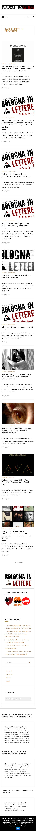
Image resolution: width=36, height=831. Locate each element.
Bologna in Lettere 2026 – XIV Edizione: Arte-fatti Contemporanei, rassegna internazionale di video (18, 634)
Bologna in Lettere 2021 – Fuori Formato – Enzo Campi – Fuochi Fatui (16, 482)
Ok (18, 828)
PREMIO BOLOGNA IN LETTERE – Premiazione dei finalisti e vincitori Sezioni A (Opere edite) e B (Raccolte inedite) (18, 124)
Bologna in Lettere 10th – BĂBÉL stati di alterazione (16, 276)
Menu (5, 17)
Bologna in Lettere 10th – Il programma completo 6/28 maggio (17, 175)
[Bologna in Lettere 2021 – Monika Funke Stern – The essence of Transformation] (18, 413)
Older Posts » (18, 562)
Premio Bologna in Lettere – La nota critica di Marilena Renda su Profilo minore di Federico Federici (18, 69)
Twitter (8, 678)
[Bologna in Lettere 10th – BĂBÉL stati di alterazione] (18, 260)
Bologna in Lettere (8, 64)
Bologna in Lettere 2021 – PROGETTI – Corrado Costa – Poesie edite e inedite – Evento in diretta (16, 535)
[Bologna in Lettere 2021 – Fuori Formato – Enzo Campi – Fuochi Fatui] (18, 465)
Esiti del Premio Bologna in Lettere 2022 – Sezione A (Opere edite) (17, 225)
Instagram (9, 674)
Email (8, 681)
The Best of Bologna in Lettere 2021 (17, 327)
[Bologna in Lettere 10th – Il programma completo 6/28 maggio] (18, 159)
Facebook (9, 671)
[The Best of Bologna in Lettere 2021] (18, 312)
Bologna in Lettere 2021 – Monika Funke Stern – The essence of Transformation (16, 431)
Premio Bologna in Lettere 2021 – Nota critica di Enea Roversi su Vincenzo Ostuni (16, 377)
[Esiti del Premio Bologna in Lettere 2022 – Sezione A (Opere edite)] (18, 208)
